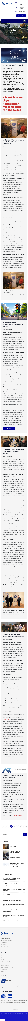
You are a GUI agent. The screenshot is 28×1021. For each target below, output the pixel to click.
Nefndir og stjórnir (5, 965)
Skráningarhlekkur (18, 815)
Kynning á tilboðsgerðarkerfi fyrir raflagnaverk (13, 776)
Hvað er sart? (4, 971)
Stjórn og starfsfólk (5, 961)
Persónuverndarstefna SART (7, 967)
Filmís (16, 1009)
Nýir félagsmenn (4, 956)
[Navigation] (24, 21)
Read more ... (9, 428)
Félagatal (3, 957)
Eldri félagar (4, 959)
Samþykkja (2, 1020)
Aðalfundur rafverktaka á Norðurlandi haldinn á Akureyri (13, 635)
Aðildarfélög (4, 969)
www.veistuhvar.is (6, 719)
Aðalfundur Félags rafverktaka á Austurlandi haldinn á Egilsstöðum (13, 142)
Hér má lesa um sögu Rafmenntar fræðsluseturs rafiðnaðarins (13, 104)
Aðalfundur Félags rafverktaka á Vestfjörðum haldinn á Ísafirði (13, 451)
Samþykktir (3, 963)
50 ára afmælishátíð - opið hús (13, 65)
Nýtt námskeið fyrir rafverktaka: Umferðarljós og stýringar (13, 324)
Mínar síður (21, 16)
